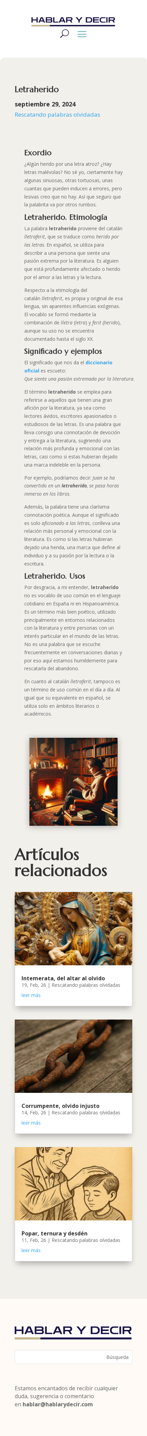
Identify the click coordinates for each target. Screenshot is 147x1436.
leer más (31, 995)
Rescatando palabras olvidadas (57, 114)
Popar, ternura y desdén (55, 1233)
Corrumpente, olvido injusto (60, 1106)
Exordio (38, 152)
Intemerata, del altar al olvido (63, 978)
